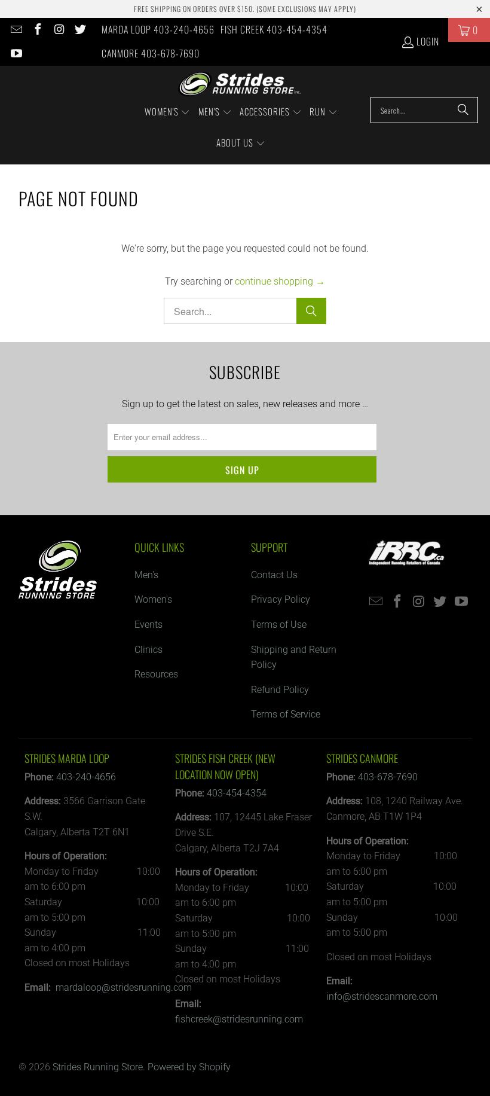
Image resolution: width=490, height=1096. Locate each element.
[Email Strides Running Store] (15, 30)
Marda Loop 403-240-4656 (158, 29)
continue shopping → (280, 281)
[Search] (463, 110)
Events (148, 624)
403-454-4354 (237, 793)
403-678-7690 (388, 777)
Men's (146, 575)
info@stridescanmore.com (381, 996)
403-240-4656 (86, 777)
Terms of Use (279, 624)
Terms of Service (285, 714)
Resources (156, 674)
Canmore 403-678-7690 (151, 53)
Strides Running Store (98, 1067)
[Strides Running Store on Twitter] (80, 30)
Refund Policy (280, 689)
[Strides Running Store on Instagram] (58, 30)
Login (427, 41)
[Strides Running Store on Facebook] (37, 30)
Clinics (148, 649)
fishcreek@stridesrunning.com (239, 1019)
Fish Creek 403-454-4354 (273, 29)
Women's (153, 599)
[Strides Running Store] (239, 84)
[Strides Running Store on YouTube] (15, 54)
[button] (168, 112)
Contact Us (274, 575)
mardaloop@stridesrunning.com (124, 987)
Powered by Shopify (189, 1067)
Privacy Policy (280, 599)
